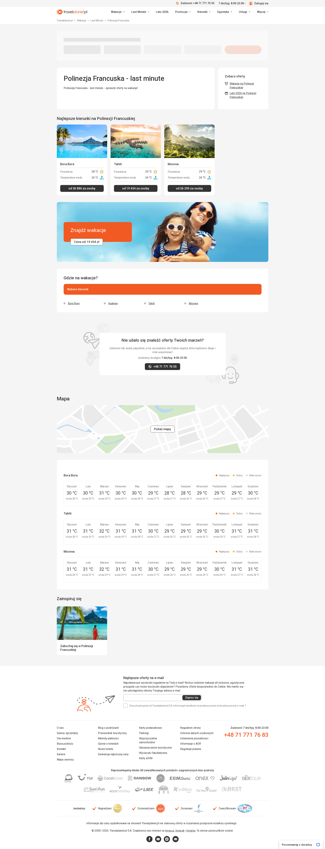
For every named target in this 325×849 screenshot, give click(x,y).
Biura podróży (65, 743)
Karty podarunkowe (150, 727)
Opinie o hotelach (108, 743)
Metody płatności (108, 738)
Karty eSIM (145, 758)
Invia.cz (169, 830)
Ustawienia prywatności (194, 738)
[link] (140, 12)
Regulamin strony (190, 727)
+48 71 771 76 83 (246, 734)
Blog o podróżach (108, 727)
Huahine (113, 303)
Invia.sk (179, 830)
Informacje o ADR (190, 743)
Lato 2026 (162, 11)
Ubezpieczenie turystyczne (155, 747)
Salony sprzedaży (67, 733)
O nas (60, 727)
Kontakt (61, 749)
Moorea (193, 303)
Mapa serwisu (65, 759)
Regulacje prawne (190, 749)
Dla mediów (64, 738)
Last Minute (97, 20)
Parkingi (144, 733)
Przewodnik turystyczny (112, 733)
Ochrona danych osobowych (196, 733)
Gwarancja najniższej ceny (113, 754)
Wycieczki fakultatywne (153, 753)
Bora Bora (74, 303)
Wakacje (82, 20)
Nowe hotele (105, 749)
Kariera (61, 754)
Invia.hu (190, 830)
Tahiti (151, 303)
